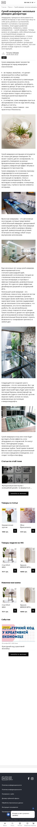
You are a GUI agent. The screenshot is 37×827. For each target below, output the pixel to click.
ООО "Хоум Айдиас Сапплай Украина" (18, 820)
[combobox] (28, 2)
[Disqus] (18, 683)
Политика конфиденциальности (12, 785)
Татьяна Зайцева (12, 53)
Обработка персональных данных (12, 803)
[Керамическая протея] (9, 515)
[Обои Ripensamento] (27, 515)
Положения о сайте (8, 794)
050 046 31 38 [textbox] (28, 2)
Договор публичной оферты (10, 798)
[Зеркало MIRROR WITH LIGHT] (27, 555)
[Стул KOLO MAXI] (9, 555)
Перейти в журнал (18, 493)
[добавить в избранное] (15, 509)
